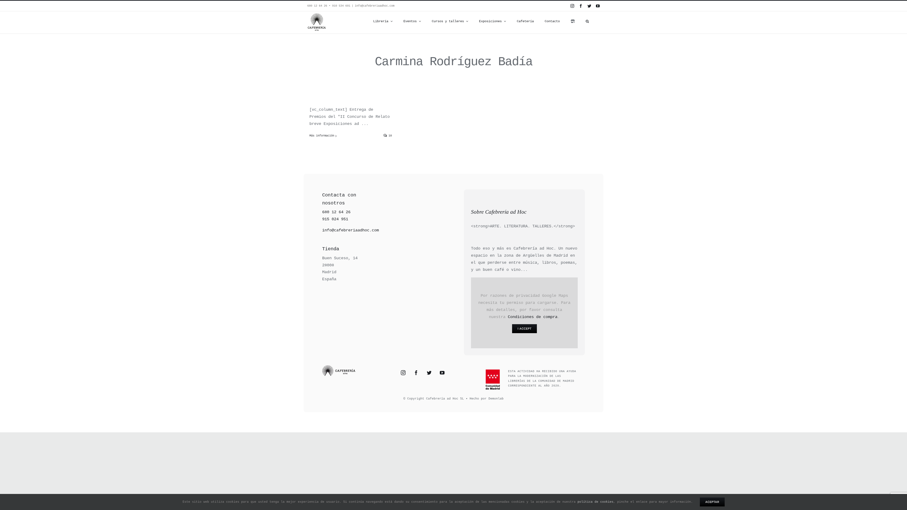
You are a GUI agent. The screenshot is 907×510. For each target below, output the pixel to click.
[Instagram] (403, 372)
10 (389, 135)
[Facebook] (416, 372)
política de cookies (595, 502)
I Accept (524, 328)
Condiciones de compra (532, 317)
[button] (587, 21)
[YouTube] (442, 372)
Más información (321, 135)
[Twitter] (429, 372)
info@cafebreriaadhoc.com (374, 6)
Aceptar (712, 502)
